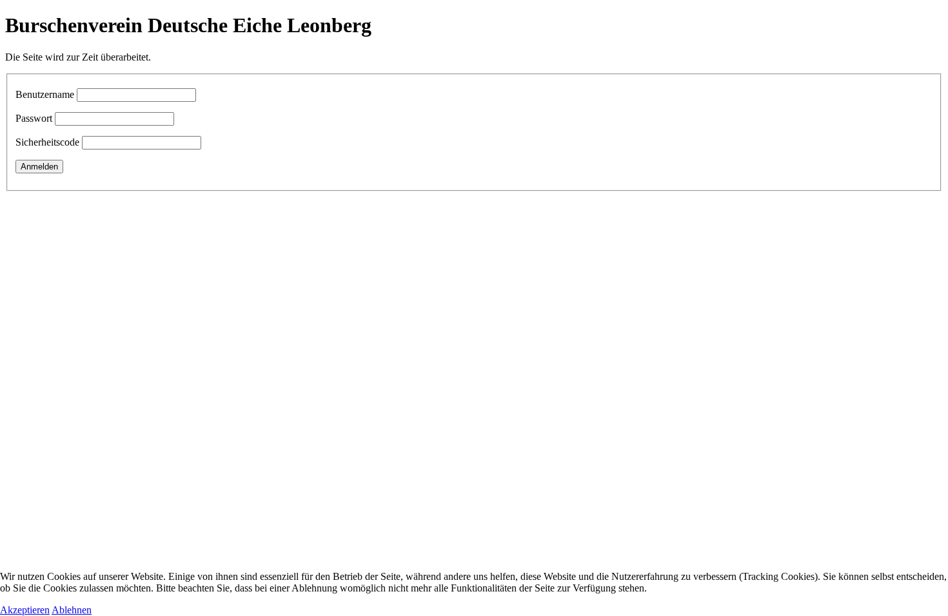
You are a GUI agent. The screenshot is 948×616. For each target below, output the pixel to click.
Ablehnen (72, 609)
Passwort (33, 118)
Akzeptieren (25, 609)
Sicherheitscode (47, 142)
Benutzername (44, 94)
